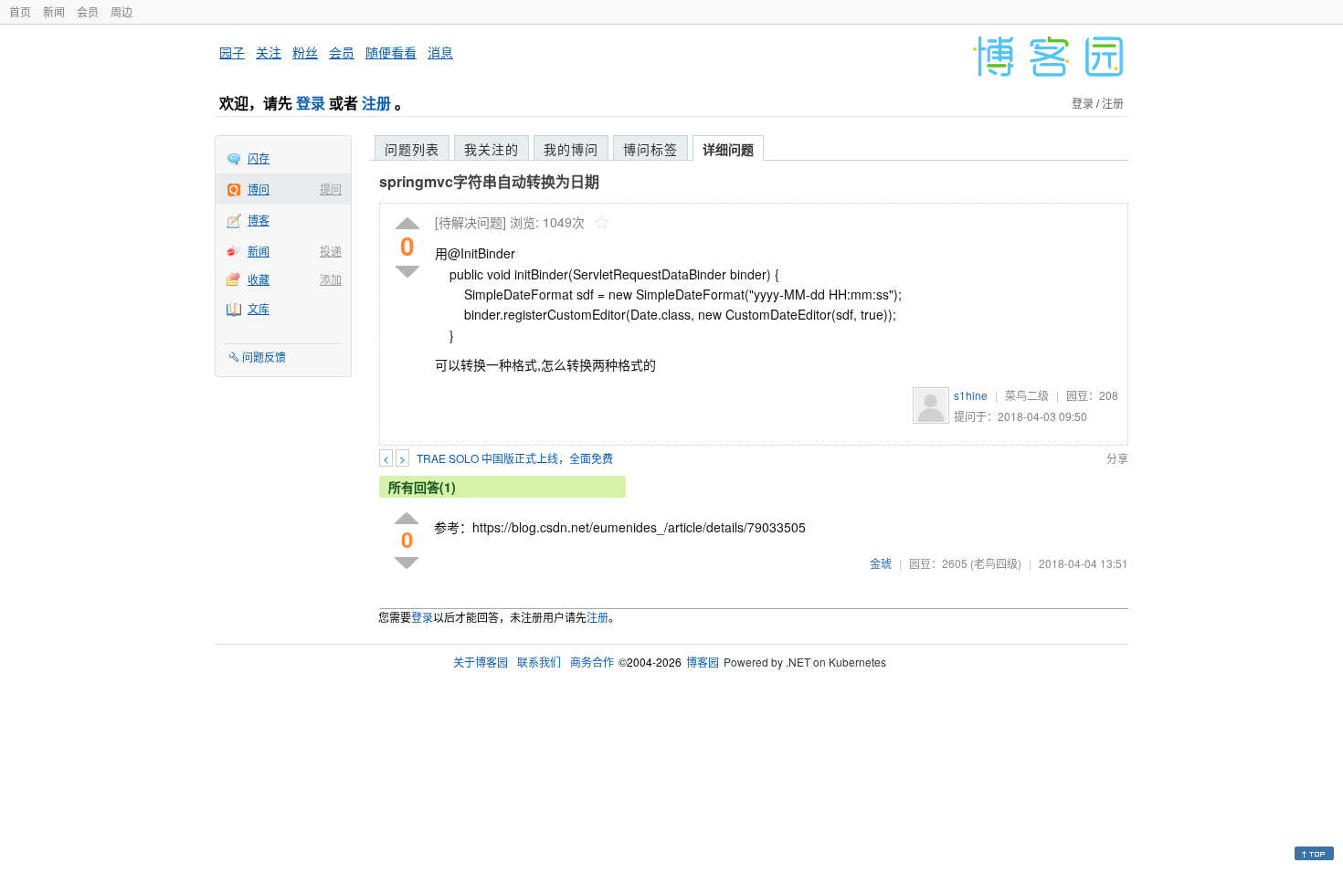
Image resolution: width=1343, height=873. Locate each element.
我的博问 (571, 149)
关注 (268, 52)
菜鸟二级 (1027, 395)
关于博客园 (480, 661)
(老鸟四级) (995, 563)
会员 (88, 11)
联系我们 (539, 661)
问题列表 (412, 149)
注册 (376, 102)
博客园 (702, 661)
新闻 (54, 11)
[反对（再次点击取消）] (407, 271)
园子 (232, 52)
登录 (310, 102)
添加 (331, 279)
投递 (331, 250)
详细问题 (728, 149)
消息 (440, 52)
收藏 (259, 279)
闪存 (259, 157)
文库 (259, 308)
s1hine (971, 395)
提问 (331, 188)
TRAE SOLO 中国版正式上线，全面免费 (515, 458)
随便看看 (391, 52)
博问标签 (650, 149)
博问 (259, 188)
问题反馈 (264, 356)
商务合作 (592, 661)
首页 (20, 11)
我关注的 (491, 149)
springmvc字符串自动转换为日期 (489, 181)
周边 (121, 11)
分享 (1117, 458)
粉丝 (305, 52)
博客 (259, 219)
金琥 (881, 563)
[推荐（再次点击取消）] (407, 224)
